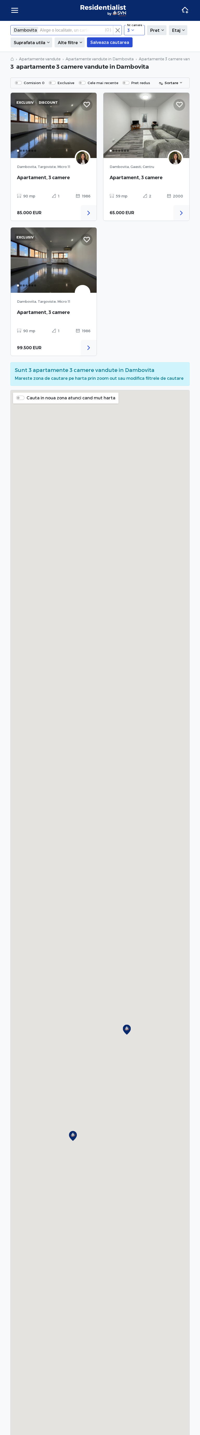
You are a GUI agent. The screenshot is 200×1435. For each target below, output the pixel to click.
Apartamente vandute (39, 59)
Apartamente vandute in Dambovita (100, 59)
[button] (73, 1136)
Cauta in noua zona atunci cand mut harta (71, 397)
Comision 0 (34, 82)
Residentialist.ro (103, 10)
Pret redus (140, 82)
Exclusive (66, 82)
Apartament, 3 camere (43, 177)
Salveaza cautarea (109, 42)
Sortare (171, 82)
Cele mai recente (103, 82)
